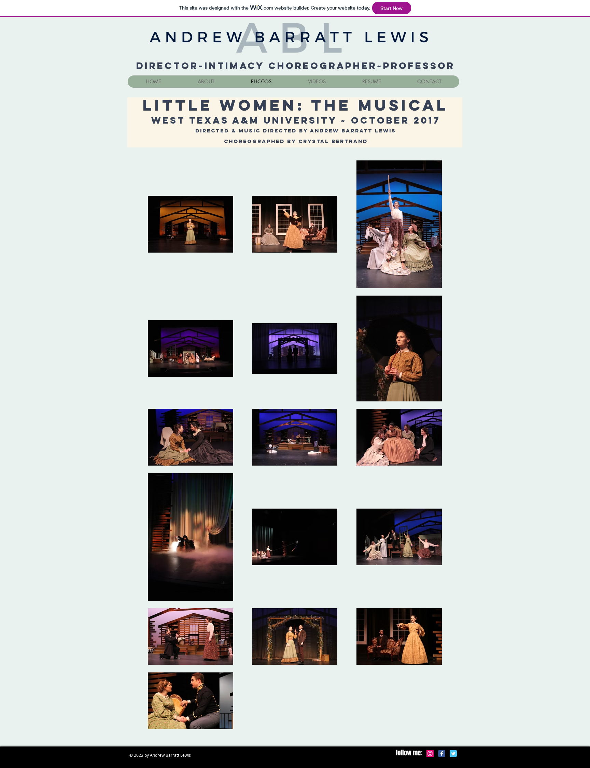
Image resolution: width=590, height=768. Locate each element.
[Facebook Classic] (441, 753)
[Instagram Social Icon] (430, 753)
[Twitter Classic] (453, 753)
